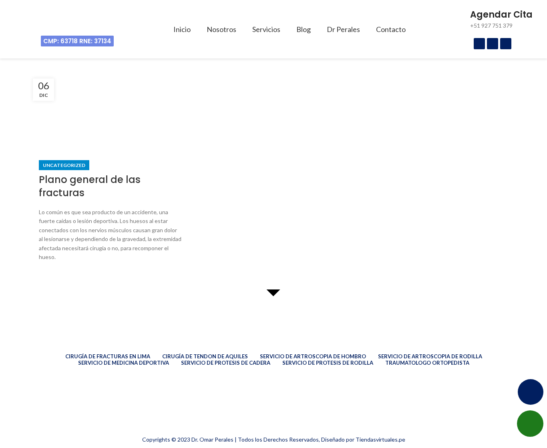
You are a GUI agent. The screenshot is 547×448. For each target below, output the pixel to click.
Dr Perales (343, 29)
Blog (303, 29)
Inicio (182, 29)
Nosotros (221, 29)
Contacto (391, 29)
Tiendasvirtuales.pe (380, 439)
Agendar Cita (501, 14)
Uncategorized (64, 165)
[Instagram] (492, 43)
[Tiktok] (505, 43)
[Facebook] (479, 43)
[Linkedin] (41, 422)
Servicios (266, 29)
